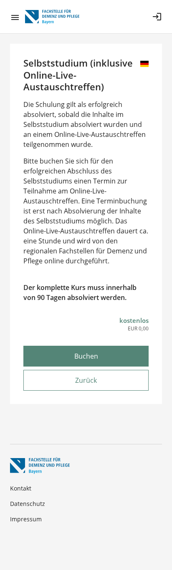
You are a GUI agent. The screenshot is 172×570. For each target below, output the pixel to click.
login (157, 17)
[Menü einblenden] (17, 16)
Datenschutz (27, 504)
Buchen (86, 356)
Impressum (26, 519)
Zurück (86, 380)
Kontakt (20, 488)
